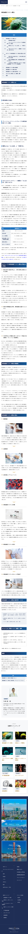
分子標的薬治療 (6, 910)
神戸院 (19, 902)
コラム (4, 879)
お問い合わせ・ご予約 (7, 887)
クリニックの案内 (20, 895)
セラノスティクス (7, 912)
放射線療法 (5, 915)
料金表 (4, 876)
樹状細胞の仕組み (12, 40)
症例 (3, 873)
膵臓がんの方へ (19, 869)
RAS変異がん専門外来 (21, 872)
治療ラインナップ (9, 5)
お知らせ (4, 881)
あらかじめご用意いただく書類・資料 (13, 73)
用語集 (18, 866)
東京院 (19, 897)
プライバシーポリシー (21, 877)
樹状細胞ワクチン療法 (7, 897)
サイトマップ (19, 880)
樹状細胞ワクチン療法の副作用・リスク (13, 71)
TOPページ (5, 866)
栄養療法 (5, 917)
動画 (3, 884)
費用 (7, 75)
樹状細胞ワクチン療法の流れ (11, 69)
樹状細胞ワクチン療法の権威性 (12, 67)
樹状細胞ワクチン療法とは (11, 38)
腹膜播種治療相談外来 (21, 874)
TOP (3, 5)
